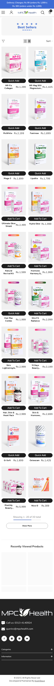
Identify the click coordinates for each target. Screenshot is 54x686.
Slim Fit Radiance (35, 319)
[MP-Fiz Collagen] (13, 62)
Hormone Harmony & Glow (35, 272)
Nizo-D (34, 505)
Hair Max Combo (8, 319)
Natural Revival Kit (8, 272)
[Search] (42, 12)
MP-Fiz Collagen (8, 86)
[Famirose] (40, 109)
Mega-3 (7, 178)
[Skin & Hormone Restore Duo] (40, 389)
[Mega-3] (13, 154)
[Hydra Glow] (40, 200)
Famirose (34, 133)
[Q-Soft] (13, 436)
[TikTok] (19, 638)
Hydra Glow (34, 224)
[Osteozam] (40, 436)
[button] (25, 41)
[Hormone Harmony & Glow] (40, 247)
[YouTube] (27, 638)
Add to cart (13, 218)
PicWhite (7, 133)
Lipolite (34, 178)
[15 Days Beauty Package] (40, 342)
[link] (27, 26)
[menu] (3, 12)
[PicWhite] (13, 109)
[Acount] (11, 12)
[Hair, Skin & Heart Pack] (13, 389)
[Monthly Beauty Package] (13, 481)
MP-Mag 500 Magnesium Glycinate (35, 87)
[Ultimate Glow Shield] (13, 200)
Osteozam (34, 460)
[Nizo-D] (40, 481)
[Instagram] (12, 638)
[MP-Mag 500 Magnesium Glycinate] (40, 62)
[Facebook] (4, 638)
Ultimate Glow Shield (9, 224)
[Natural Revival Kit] (13, 247)
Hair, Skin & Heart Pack (8, 414)
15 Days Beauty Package (35, 366)
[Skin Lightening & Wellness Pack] (13, 342)
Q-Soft (7, 460)
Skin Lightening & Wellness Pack (9, 366)
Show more (27, 526)
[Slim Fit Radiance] (40, 294)
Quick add (13, 80)
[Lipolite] (40, 154)
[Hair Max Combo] (13, 294)
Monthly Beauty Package (9, 506)
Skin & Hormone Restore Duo (35, 414)
